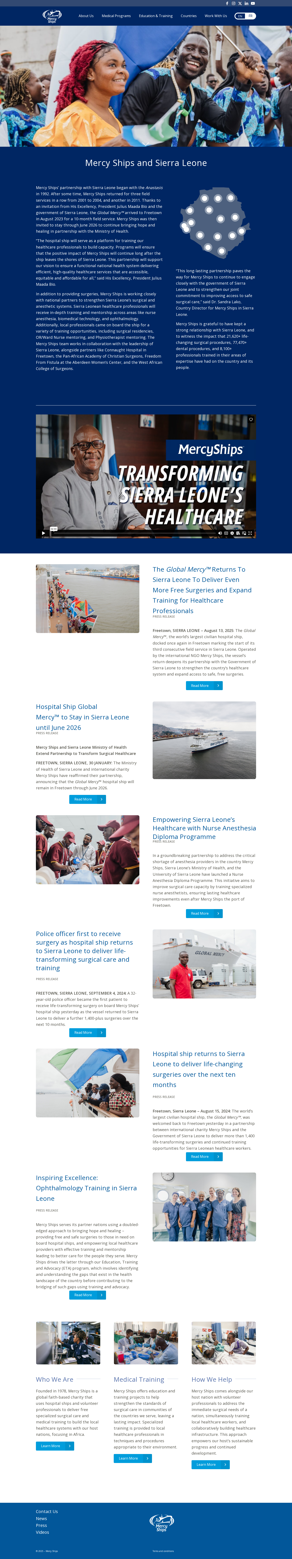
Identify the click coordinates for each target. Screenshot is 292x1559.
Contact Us (47, 1511)
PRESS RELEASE (164, 616)
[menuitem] (86, 16)
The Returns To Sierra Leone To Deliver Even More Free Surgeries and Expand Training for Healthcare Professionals (202, 590)
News (41, 1518)
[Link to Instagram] (233, 3)
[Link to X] (240, 3)
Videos (42, 1532)
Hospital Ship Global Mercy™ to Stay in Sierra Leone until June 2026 (82, 717)
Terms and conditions (163, 1551)
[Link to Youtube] (253, 3)
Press (41, 1525)
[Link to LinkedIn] (246, 3)
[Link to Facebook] (227, 3)
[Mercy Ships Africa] (52, 16)
